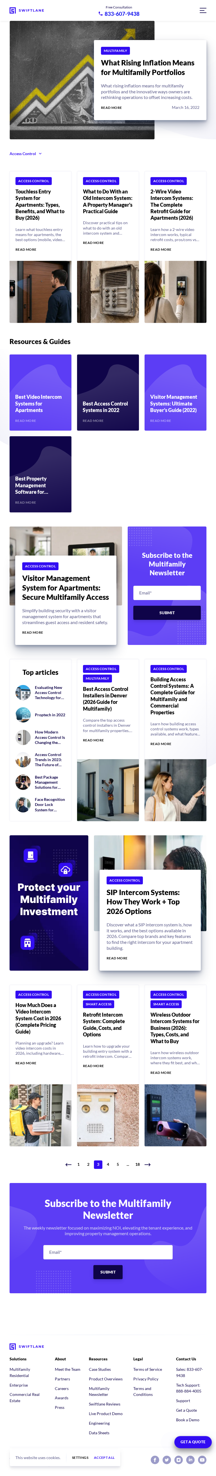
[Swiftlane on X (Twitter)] (167, 1460)
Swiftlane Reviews (104, 1404)
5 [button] (118, 1164)
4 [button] (108, 1164)
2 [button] (88, 1164)
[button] (68, 1164)
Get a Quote (186, 1410)
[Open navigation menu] (203, 10)
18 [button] (137, 1164)
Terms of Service (147, 1369)
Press (59, 1407)
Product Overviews (106, 1378)
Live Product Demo (106, 1413)
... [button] (128, 1164)
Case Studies (100, 1369)
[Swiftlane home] (27, 10)
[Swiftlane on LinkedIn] (190, 1460)
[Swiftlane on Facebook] (155, 1460)
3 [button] (98, 1164)
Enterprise (19, 1385)
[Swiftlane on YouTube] (202, 1460)
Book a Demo (187, 1419)
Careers (62, 1388)
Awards (61, 1397)
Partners (62, 1378)
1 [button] (78, 1164)
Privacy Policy (145, 1378)
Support (183, 1400)
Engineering (99, 1423)
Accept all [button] (104, 1457)
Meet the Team (67, 1369)
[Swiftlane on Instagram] (178, 1460)
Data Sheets (99, 1432)
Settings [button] (80, 1457)
